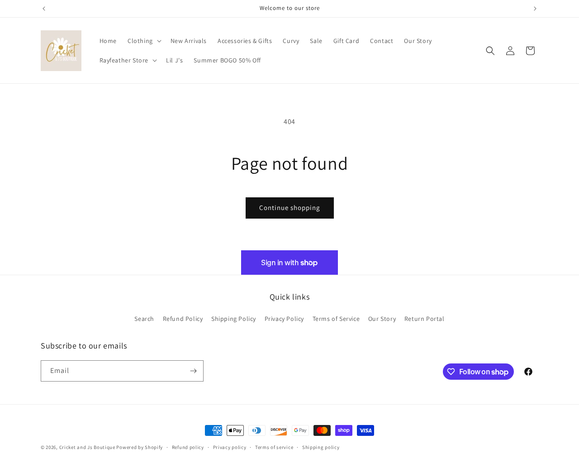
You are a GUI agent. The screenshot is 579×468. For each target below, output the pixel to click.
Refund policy (188, 447)
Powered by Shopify (139, 447)
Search (144, 319)
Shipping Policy (233, 319)
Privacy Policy (284, 319)
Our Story (382, 319)
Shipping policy (321, 447)
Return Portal (424, 319)
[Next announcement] (535, 8)
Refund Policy (183, 319)
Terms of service (274, 447)
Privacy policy (230, 447)
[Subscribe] (193, 371)
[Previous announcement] (44, 8)
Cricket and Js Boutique (87, 447)
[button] (143, 40)
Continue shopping (289, 207)
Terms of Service (336, 319)
